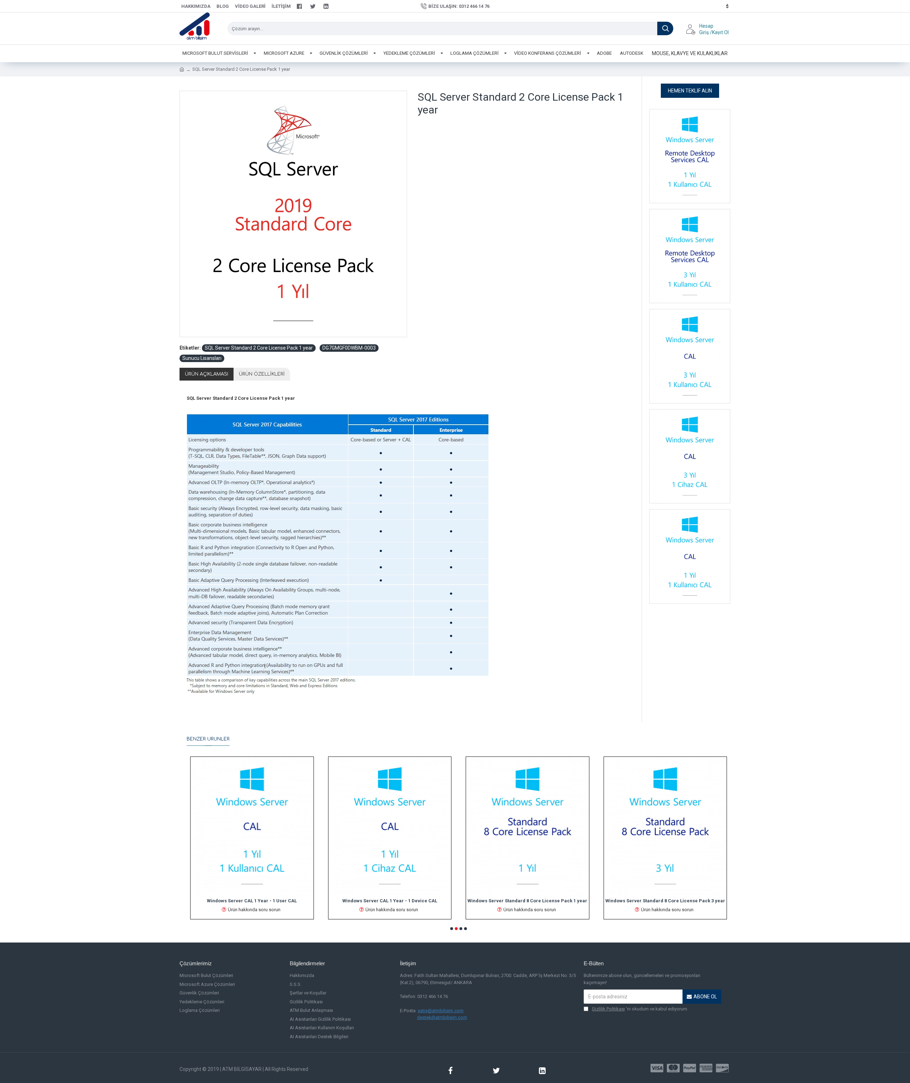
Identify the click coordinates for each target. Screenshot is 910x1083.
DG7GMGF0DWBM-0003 (349, 348)
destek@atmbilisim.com (442, 1017)
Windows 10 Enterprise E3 (665, 900)
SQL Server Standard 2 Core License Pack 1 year (259, 348)
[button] (451, 928)
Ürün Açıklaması (206, 374)
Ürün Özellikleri (262, 374)
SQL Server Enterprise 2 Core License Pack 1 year (389, 900)
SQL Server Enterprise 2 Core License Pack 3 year (527, 900)
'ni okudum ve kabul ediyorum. (640, 1009)
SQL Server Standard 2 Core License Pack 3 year (252, 900)
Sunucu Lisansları (201, 358)
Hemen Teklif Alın (690, 91)
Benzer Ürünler (208, 739)
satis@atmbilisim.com (441, 1010)
